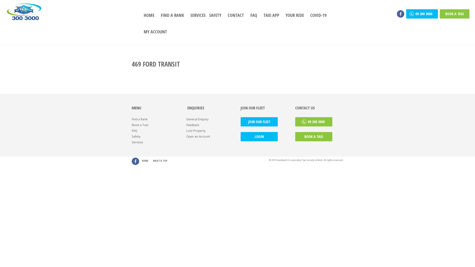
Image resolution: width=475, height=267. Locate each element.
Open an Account (198, 136)
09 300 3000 (424, 13)
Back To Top (160, 160)
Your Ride (295, 15)
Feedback (192, 125)
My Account (155, 32)
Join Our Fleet (259, 121)
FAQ (253, 15)
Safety (215, 15)
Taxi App (271, 15)
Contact (236, 15)
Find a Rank (172, 15)
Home (149, 15)
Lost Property (196, 131)
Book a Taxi (454, 13)
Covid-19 (318, 15)
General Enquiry (197, 119)
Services (198, 15)
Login (259, 136)
